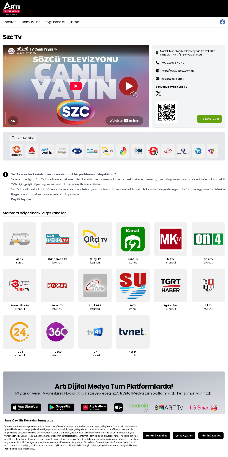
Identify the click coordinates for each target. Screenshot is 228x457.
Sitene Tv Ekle (30, 22)
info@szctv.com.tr (173, 79)
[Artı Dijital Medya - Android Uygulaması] (61, 407)
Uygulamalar (55, 22)
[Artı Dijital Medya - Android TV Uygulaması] (138, 407)
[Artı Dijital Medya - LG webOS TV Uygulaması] (203, 407)
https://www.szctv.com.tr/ (178, 70)
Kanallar (9, 22)
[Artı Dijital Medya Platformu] (11, 8)
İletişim (75, 22)
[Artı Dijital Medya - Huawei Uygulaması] (94, 407)
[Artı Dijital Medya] (222, 22)
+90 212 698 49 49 (173, 62)
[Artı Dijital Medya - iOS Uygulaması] (26, 407)
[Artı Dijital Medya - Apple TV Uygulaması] (118, 407)
